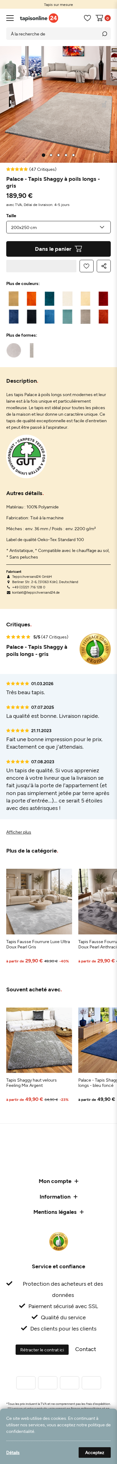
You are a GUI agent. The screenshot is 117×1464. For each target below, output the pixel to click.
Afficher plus (18, 832)
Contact (85, 1348)
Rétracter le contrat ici (42, 1349)
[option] (58, 4)
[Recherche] (104, 33)
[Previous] (13, 104)
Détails (13, 1452)
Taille (11, 215)
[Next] (105, 104)
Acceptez (94, 1452)
